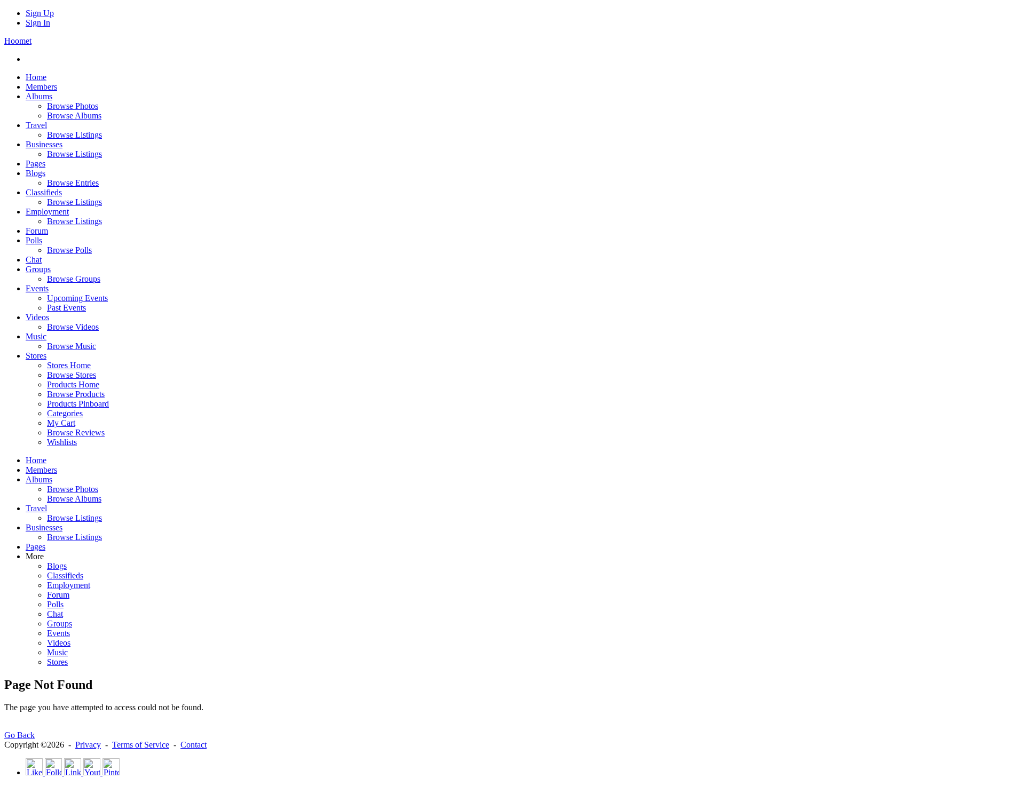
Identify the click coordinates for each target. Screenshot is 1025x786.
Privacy (88, 744)
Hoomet (17, 40)
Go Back (19, 735)
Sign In (38, 22)
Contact (193, 744)
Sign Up (40, 13)
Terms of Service (140, 744)
